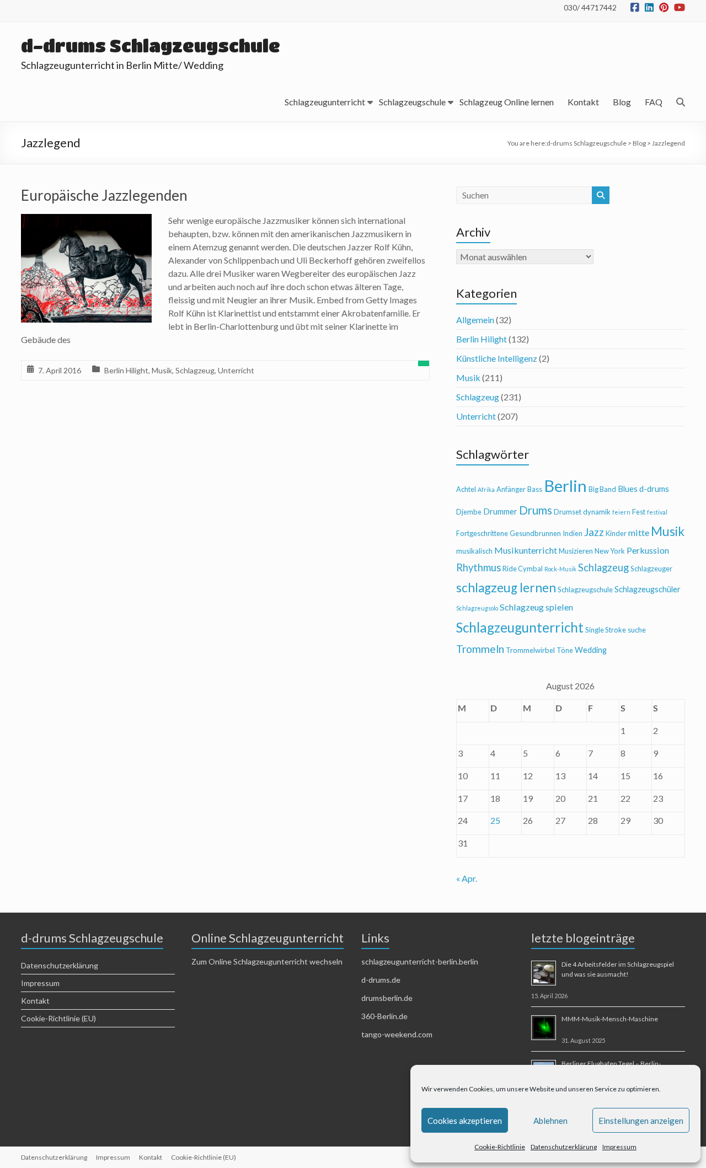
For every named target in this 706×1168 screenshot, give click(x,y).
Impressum (619, 1147)
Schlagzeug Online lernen (506, 102)
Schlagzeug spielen (536, 607)
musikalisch (474, 551)
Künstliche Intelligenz (496, 358)
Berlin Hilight (126, 370)
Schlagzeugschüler (647, 589)
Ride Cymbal (522, 568)
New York (610, 551)
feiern (621, 512)
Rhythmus (478, 567)
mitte (638, 532)
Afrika (486, 489)
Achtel (466, 489)
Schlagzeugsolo (477, 608)
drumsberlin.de (387, 998)
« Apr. (466, 878)
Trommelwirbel (530, 650)
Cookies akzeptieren (464, 1121)
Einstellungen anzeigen (640, 1121)
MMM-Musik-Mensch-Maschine (609, 1019)
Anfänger (511, 489)
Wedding (591, 650)
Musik (162, 370)
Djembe (469, 511)
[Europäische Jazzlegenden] (86, 221)
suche (637, 629)
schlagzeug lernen (506, 587)
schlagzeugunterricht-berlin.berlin (419, 961)
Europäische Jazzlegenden (104, 195)
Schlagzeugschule (412, 102)
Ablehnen (550, 1121)
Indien (572, 533)
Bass (534, 489)
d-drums (654, 489)
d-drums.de (380, 979)
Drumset (567, 511)
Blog (622, 102)
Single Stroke (605, 629)
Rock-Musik (560, 568)
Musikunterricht (525, 550)
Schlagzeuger (651, 568)
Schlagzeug (195, 370)
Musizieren (576, 551)
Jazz (594, 532)
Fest (638, 511)
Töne (565, 650)
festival (657, 512)
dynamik (597, 511)
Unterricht (236, 370)
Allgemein (475, 319)
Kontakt (583, 102)
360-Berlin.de (384, 1016)
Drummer (500, 511)
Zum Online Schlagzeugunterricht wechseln (267, 961)
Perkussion (648, 550)
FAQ (653, 102)
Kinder (616, 533)
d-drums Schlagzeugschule (150, 45)
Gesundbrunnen (535, 533)
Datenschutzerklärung (564, 1147)
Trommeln (480, 648)
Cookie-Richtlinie (499, 1147)
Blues (628, 489)
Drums (535, 510)
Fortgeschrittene (482, 533)
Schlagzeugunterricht (325, 102)
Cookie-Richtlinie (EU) (58, 1018)
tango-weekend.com (396, 1034)
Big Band (602, 489)
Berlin (565, 485)
